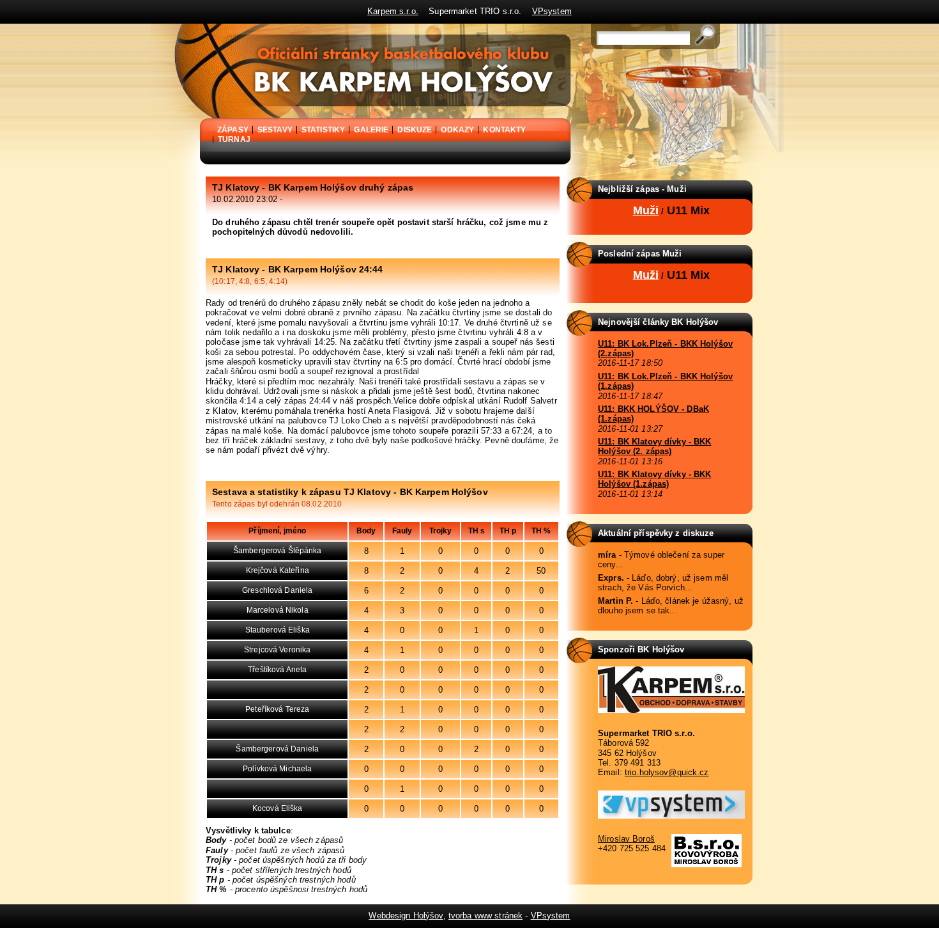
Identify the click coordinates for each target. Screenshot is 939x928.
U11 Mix (688, 210)
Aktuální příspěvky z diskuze (656, 533)
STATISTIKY (323, 130)
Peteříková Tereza (277, 709)
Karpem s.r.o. (392, 11)
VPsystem (552, 11)
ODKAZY (457, 130)
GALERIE (371, 130)
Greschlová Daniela (277, 590)
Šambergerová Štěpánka (277, 550)
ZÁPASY (232, 130)
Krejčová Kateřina (277, 570)
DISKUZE (414, 130)
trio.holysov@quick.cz (667, 772)
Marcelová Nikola (278, 610)
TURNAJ (234, 139)
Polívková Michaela (277, 769)
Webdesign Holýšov (406, 915)
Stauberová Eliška (277, 630)
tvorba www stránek (485, 915)
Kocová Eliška (277, 808)
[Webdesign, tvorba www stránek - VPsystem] (671, 816)
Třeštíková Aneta (277, 669)
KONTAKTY (504, 130)
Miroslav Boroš (626, 839)
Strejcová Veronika (277, 650)
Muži (646, 210)
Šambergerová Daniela (277, 749)
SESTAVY (275, 130)
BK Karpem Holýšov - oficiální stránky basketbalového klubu (201, 28)
